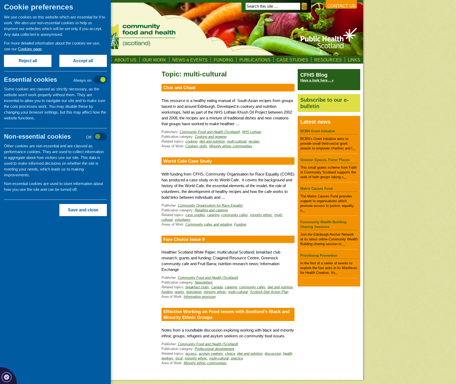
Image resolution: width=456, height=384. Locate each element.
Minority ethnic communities (230, 146)
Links (354, 59)
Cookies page (30, 49)
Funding (223, 59)
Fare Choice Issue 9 (184, 239)
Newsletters (204, 282)
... (353, 148)
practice (237, 358)
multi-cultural (236, 141)
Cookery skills (196, 146)
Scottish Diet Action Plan (269, 292)
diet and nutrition (212, 141)
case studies (195, 215)
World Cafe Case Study (187, 161)
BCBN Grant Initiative (317, 131)
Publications (254, 59)
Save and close (83, 210)
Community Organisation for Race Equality (210, 205)
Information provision (200, 297)
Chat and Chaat (179, 87)
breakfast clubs (197, 287)
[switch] (61, 80)
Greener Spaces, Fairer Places (325, 160)
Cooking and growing (210, 137)
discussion (273, 354)
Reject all (28, 61)
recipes (254, 141)
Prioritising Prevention (319, 255)
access (191, 354)
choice (230, 354)
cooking (191, 141)
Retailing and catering (211, 210)
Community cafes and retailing (209, 224)
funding (167, 292)
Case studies (292, 59)
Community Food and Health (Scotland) (210, 132)
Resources (328, 59)
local (179, 358)
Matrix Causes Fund (316, 189)
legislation (194, 292)
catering (213, 215)
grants (179, 292)
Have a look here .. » (317, 80)
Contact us (341, 5)
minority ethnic (261, 215)
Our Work (154, 59)
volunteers (183, 220)
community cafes (234, 215)
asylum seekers (211, 354)
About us (125, 59)
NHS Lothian (251, 132)
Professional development (214, 349)
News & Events (190, 59)
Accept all (83, 61)
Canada (217, 287)
